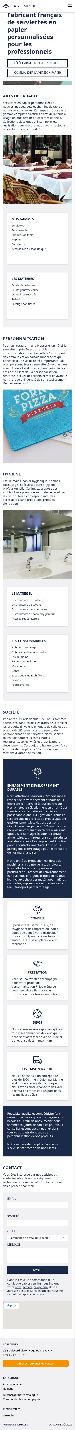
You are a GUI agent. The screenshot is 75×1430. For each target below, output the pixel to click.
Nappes (16, 239)
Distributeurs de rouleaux (28, 600)
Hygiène (12, 474)
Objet (11, 1231)
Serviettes (18, 225)
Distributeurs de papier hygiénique (33, 614)
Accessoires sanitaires (25, 618)
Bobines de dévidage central (29, 652)
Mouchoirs (18, 666)
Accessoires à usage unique (29, 249)
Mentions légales (15, 1424)
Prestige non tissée (23, 304)
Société (13, 1216)
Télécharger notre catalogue (20, 1395)
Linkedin (8, 1415)
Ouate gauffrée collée (25, 290)
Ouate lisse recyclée (24, 294)
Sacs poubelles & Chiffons (28, 675)
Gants (15, 670)
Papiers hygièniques (24, 661)
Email (11, 1199)
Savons (16, 680)
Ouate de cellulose (23, 285)
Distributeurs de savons (26, 604)
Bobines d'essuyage (24, 647)
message (14, 1245)
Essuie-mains (20, 657)
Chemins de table (22, 235)
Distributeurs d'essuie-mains (29, 609)
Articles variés (20, 684)
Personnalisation (23, 338)
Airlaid (16, 299)
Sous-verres (19, 244)
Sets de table (19, 230)
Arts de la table (20, 95)
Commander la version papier (21, 1399)
